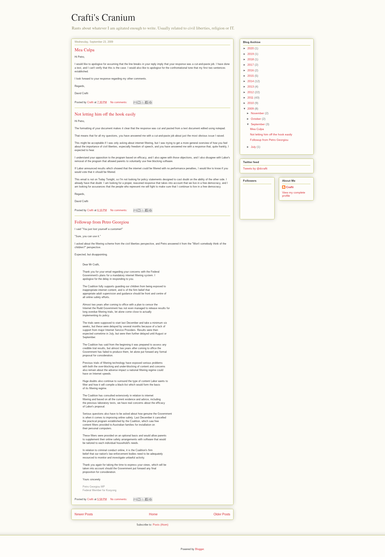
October (256, 118)
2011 (250, 97)
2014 (251, 81)
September (258, 124)
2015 (251, 75)
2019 (251, 53)
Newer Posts (84, 514)
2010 (251, 103)
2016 (251, 70)
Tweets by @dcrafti (255, 168)
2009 (251, 108)
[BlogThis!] (139, 102)
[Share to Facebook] (147, 102)
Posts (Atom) (160, 524)
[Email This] (135, 102)
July (254, 146)
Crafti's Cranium (103, 16)
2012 (251, 92)
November (258, 113)
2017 (251, 64)
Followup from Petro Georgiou (102, 222)
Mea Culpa (84, 49)
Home (153, 514)
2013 (251, 86)
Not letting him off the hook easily (105, 114)
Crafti (290, 187)
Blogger (199, 549)
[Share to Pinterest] (150, 102)
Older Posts (222, 514)
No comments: (119, 102)
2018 (251, 59)
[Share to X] (143, 102)
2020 (251, 48)
